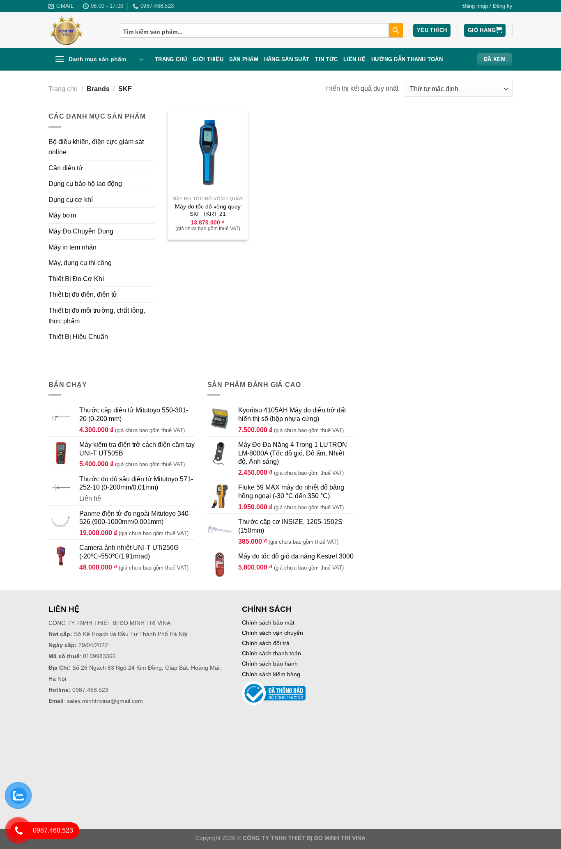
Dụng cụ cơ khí (70, 199)
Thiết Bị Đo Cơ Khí (76, 278)
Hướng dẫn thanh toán (407, 59)
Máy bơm (62, 215)
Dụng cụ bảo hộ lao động (85, 183)
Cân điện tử (65, 168)
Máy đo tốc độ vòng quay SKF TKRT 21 (208, 210)
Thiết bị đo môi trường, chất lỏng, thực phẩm (96, 316)
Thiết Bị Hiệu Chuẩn (78, 336)
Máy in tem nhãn (72, 247)
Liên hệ (354, 59)
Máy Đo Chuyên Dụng (80, 231)
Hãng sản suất (286, 59)
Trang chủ (171, 59)
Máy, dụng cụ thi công (80, 262)
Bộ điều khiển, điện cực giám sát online (96, 147)
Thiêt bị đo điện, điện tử (82, 294)
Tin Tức (326, 59)
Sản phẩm (243, 59)
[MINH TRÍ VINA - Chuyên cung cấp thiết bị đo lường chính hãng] (77, 30)
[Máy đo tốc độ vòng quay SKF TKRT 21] (208, 151)
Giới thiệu (208, 59)
